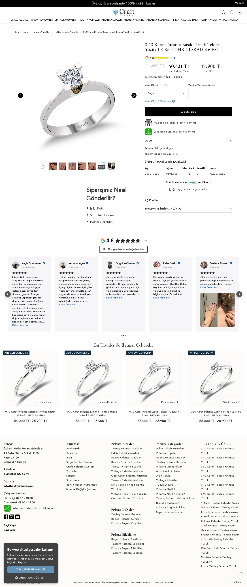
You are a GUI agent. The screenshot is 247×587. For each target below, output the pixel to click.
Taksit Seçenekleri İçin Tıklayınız (163, 77)
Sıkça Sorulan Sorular (79, 462)
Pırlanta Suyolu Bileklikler (127, 548)
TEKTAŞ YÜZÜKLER (19, 19)
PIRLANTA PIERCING (134, 19)
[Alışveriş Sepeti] (239, 14)
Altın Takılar (164, 475)
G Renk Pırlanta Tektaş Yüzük (220, 521)
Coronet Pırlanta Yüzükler (127, 498)
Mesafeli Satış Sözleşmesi (87, 582)
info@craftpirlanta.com (18, 486)
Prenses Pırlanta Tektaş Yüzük (220, 534)
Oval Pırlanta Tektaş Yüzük (218, 525)
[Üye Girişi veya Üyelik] (232, 14)
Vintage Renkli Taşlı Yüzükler (129, 494)
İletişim (70, 475)
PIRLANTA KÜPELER (111, 19)
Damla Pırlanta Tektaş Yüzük (219, 530)
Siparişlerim (73, 480)
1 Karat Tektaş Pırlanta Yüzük (220, 503)
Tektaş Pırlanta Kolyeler (126, 514)
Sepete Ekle (188, 112)
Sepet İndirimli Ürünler (170, 512)
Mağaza (239, 3)
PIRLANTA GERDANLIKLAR (185, 19)
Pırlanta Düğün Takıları (170, 507)
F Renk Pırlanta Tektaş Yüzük (219, 516)
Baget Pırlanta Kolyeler (126, 519)
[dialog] (31, 563)
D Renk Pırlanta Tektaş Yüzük (219, 507)
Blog (69, 457)
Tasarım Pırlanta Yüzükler (127, 480)
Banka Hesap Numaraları (81, 484)
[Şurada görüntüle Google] (16, 265)
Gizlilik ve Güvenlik (163, 582)
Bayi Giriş (9, 530)
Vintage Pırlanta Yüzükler (127, 471)
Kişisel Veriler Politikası (140, 582)
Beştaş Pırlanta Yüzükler (126, 462)
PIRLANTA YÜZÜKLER (42, 19)
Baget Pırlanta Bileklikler (126, 539)
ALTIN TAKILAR (209, 19)
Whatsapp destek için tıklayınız (174, 132)
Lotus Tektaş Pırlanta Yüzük (219, 566)
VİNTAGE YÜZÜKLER (65, 19)
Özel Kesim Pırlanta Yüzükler (129, 475)
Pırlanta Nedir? (165, 489)
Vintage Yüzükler (167, 480)
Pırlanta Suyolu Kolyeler (126, 523)
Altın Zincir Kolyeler (168, 471)
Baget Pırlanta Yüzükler (126, 457)
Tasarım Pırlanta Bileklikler (127, 544)
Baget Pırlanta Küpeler (170, 457)
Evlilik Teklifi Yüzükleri (125, 453)
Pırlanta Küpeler (166, 453)
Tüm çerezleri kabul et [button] (31, 569)
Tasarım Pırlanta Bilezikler (127, 553)
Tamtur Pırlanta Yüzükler (126, 466)
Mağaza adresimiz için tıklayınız (175, 123)
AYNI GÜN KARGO (228, 19)
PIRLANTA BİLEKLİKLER (158, 19)
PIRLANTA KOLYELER (89, 19)
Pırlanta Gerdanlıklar (169, 466)
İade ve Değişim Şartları (81, 489)
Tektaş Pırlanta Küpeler (171, 462)
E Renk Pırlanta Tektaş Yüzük (219, 512)
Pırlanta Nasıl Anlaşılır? (170, 494)
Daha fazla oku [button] (20, 325)
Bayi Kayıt (10, 525)
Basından (72, 453)
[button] (8, 294)
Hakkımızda (73, 448)
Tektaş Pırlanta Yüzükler (126, 448)
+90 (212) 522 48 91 (16, 474)
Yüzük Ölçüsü (164, 484)
